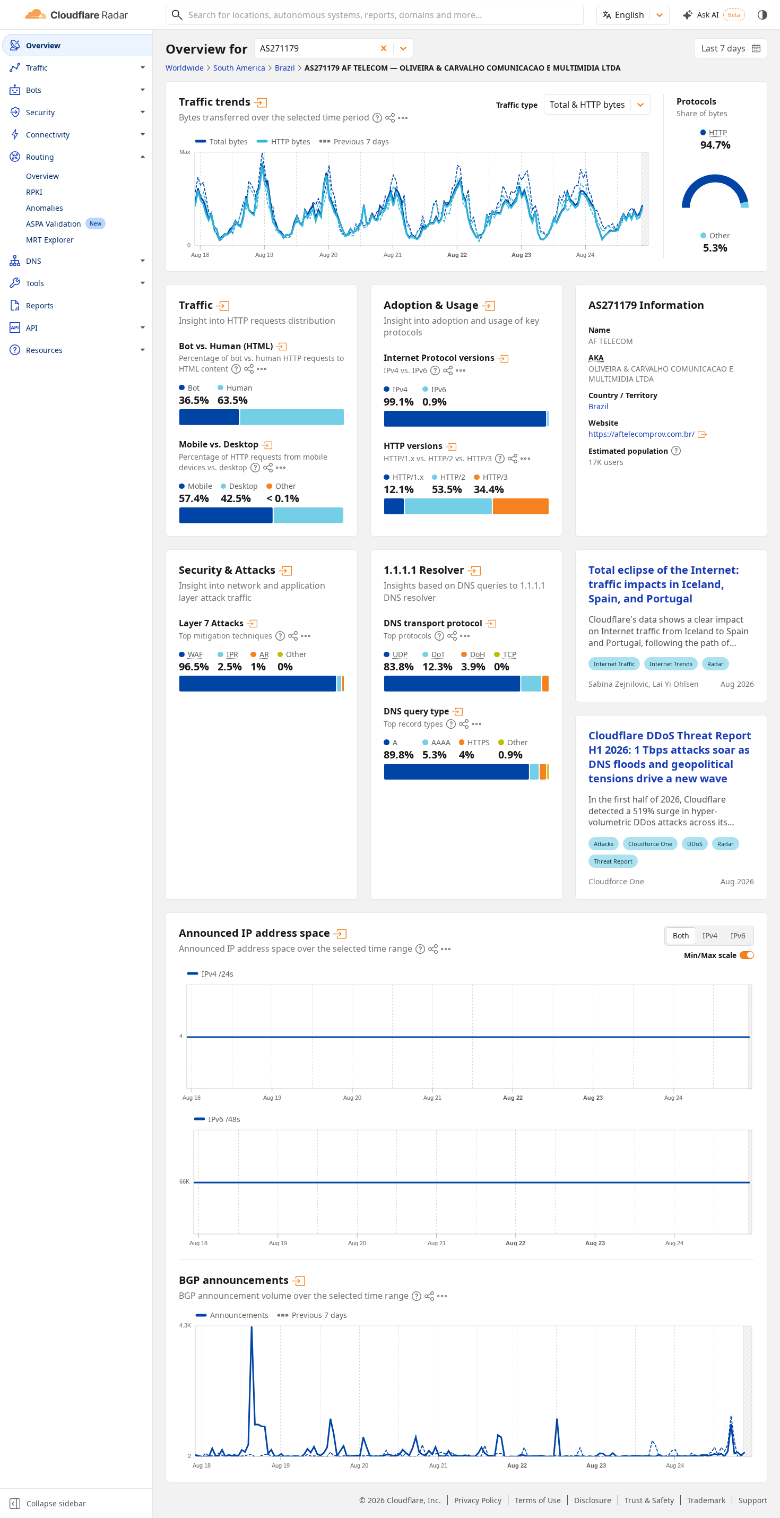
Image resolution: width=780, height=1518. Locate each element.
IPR (232, 654)
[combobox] (382, 15)
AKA (596, 357)
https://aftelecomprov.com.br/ (641, 434)
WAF (195, 654)
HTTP (718, 132)
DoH (477, 654)
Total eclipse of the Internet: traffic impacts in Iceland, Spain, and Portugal (663, 584)
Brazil (598, 406)
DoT (438, 654)
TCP (509, 654)
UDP (400, 654)
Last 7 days (734, 50)
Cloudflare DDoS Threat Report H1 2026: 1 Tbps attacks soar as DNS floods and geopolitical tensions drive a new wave (669, 757)
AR (264, 654)
